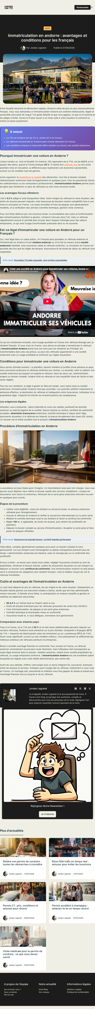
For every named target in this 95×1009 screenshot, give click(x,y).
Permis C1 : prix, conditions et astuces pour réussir (20, 907)
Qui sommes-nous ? (12, 989)
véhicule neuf (71, 164)
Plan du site (9, 995)
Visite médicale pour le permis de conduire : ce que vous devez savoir (22, 954)
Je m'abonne (47, 814)
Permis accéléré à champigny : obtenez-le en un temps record (70, 907)
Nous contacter (10, 992)
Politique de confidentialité (78, 992)
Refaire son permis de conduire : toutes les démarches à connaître (22, 863)
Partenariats (82, 7)
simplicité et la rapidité (30, 177)
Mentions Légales (74, 989)
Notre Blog (43, 989)
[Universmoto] (8, 7)
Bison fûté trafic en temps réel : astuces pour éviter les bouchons (71, 863)
